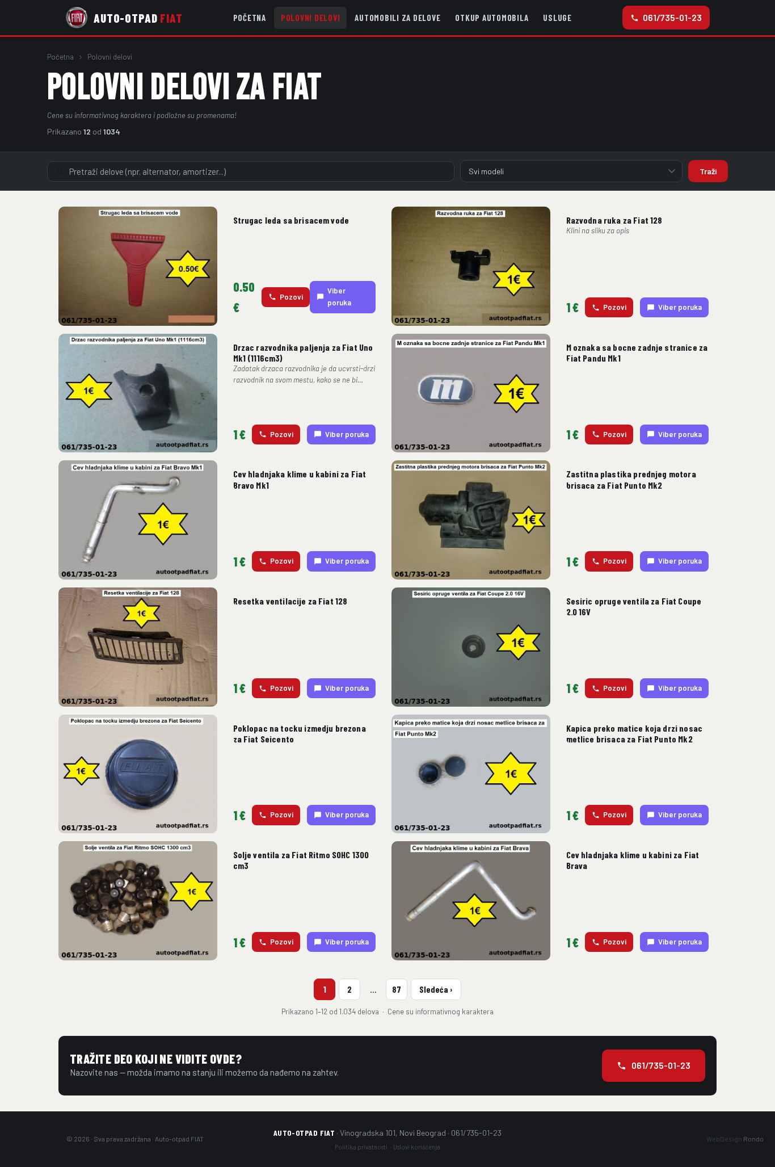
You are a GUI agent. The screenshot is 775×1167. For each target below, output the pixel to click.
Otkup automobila (491, 17)
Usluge (557, 17)
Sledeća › (436, 989)
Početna (249, 17)
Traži (708, 171)
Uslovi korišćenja (416, 1147)
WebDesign (735, 1139)
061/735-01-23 (672, 17)
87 (396, 989)
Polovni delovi (310, 17)
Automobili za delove (397, 17)
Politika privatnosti (361, 1147)
